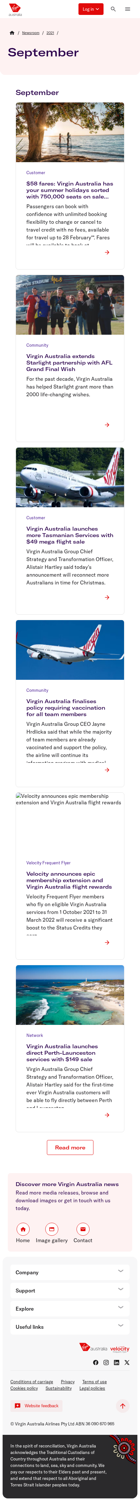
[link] (31, 33)
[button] (91, 9)
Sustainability (59, 1388)
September (43, 52)
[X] (127, 1362)
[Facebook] (95, 1362)
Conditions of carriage (31, 1381)
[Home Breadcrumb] (12, 33)
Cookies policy (24, 1388)
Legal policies (92, 1388)
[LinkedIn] (116, 1362)
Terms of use (94, 1381)
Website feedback (42, 1405)
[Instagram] (106, 1362)
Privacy (68, 1381)
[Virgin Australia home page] (15, 9)
